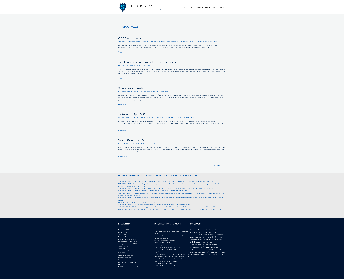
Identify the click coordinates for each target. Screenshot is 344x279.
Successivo (219, 165)
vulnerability (222, 254)
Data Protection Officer (205, 237)
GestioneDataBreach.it (125, 255)
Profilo (191, 7)
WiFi (184, 117)
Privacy (173, 41)
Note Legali (122, 264)
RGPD (216, 249)
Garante (210, 239)
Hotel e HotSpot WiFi (132, 114)
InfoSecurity (166, 41)
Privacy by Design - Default (185, 41)
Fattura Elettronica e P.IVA (127, 262)
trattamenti (196, 254)
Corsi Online (122, 234)
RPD (220, 249)
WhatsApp (197, 257)
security (204, 252)
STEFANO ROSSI (141, 6)
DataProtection (143, 41)
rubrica (191, 252)
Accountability (123, 41)
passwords (214, 244)
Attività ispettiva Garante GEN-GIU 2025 (165, 261)
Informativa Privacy (124, 257)
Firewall (196, 239)
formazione (203, 239)
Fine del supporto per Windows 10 (164, 245)
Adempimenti (133, 41)
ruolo (195, 252)
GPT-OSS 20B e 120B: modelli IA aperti (165, 249)
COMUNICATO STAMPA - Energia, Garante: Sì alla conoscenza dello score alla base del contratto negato (152, 191)
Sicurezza (137, 65)
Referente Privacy (124, 237)
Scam (199, 252)
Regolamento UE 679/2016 (206, 249)
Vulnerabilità (148, 91)
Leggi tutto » (122, 52)
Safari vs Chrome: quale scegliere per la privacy (167, 247)
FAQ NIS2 (121, 253)
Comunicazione (209, 234)
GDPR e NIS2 (122, 248)
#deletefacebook (194, 230)
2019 (201, 230)
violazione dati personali (211, 254)
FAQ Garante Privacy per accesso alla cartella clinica (169, 265)
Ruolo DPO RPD (123, 230)
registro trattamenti (194, 249)
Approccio (199, 7)
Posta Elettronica (127, 65)
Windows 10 (211, 257)
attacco (205, 232)
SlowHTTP (218, 252)
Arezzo (192, 232)
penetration (193, 247)
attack (210, 232)
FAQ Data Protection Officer (127, 239)
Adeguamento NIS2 (125, 251)
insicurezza (206, 242)
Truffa (202, 254)
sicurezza (211, 252)
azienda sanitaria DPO (195, 234)
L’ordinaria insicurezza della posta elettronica (148, 62)
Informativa (158, 41)
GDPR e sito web (129, 38)
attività (215, 232)
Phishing (199, 247)
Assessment (132, 91)
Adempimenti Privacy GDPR (127, 244)
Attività (207, 7)
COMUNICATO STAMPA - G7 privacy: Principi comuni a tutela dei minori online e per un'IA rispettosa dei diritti (154, 204)
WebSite (204, 41)
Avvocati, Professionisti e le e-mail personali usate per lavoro (171, 254)
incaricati (198, 242)
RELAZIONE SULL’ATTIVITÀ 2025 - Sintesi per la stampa (136, 202)
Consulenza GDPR (124, 232)
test (191, 254)
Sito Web (198, 41)
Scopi (184, 7)
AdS (211, 230)
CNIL (202, 234)
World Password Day (132, 140)
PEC (119, 65)
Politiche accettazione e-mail (128, 267)
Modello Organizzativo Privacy (197, 244)
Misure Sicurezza (157, 117)
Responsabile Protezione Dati (128, 241)
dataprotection (194, 237)
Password (132, 143)
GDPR (151, 41)
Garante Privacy (219, 239)
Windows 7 (204, 257)
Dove (214, 7)
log (211, 242)
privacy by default (214, 247)
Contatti (221, 7)
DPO (214, 237)
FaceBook (219, 237)
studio (223, 252)
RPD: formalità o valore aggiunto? (164, 263)
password (208, 244)
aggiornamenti (217, 230)
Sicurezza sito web (130, 88)
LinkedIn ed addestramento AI (163, 242)
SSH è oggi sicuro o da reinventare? (164, 240)
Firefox (192, 239)
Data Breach (219, 234)
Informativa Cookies (125, 260)
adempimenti (206, 230)
